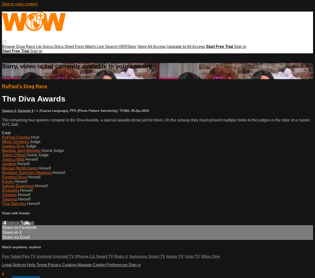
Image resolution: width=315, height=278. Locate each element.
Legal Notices (14, 265)
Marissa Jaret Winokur (22, 150)
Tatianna (10, 199)
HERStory (127, 46)
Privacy (55, 265)
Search (112, 46)
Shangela (11, 190)
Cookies (70, 265)
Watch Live (95, 46)
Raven (8, 181)
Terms (42, 265)
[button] (4, 42)
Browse (9, 46)
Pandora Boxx (15, 177)
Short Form (74, 46)
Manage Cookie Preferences (103, 265)
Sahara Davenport (18, 186)
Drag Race (26, 46)
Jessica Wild (13, 159)
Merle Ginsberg (16, 142)
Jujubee (9, 164)
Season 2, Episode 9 (18, 111)
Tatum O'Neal (14, 155)
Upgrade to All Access (186, 46)
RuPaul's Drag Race (24, 86)
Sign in (240, 46)
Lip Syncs (45, 46)
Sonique (10, 195)
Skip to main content (19, 4)
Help (31, 265)
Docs (59, 46)
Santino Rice (14, 146)
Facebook (11, 223)
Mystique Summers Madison (27, 173)
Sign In (36, 51)
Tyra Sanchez (14, 204)
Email (29, 223)
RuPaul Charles (16, 137)
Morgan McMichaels (20, 168)
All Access (156, 46)
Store (142, 46)
